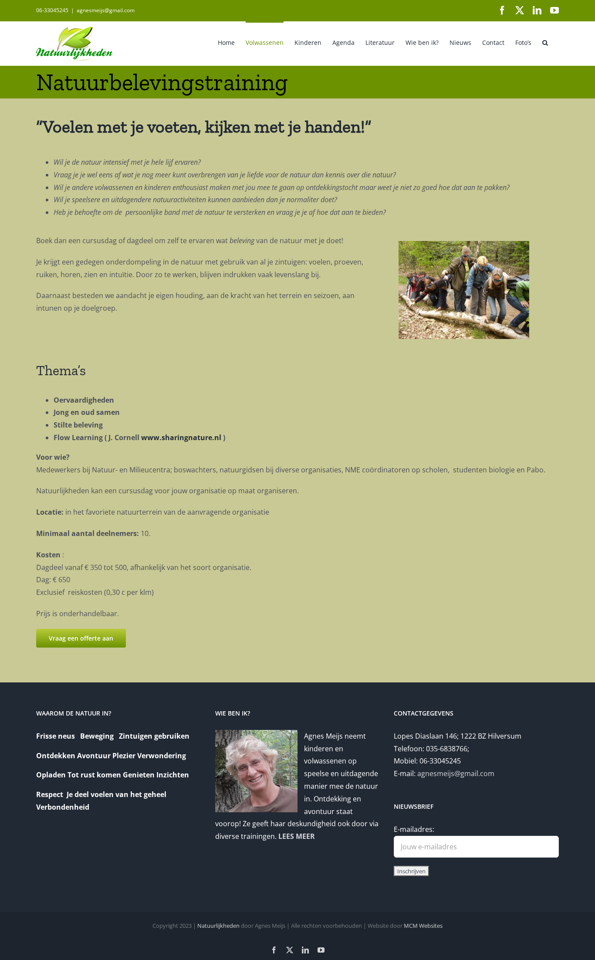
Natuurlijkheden (218, 925)
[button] (545, 41)
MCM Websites (423, 925)
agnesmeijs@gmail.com (106, 10)
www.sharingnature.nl (181, 437)
